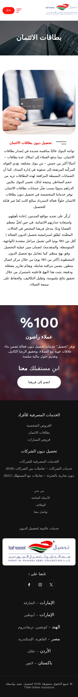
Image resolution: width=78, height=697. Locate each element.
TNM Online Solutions (39, 687)
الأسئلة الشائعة (40, 497)
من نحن (39, 490)
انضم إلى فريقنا (39, 382)
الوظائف (41, 504)
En (8, 10)
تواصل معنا (41, 511)
